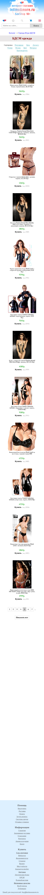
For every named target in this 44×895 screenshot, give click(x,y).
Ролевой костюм (22, 880)
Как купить (22, 808)
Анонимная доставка (22, 833)
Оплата (22, 814)
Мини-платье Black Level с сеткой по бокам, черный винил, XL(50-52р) (22, 86)
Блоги (22, 844)
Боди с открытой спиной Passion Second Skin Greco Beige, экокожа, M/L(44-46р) (22, 361)
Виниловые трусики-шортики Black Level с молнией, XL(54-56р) (22, 544)
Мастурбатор (22, 866)
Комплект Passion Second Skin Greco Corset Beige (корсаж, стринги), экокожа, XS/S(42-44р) (22, 132)
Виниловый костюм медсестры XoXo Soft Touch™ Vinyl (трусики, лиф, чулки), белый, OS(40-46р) (22, 591)
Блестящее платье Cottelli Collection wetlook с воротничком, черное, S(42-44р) (22, 316)
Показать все (22, 617)
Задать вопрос (22, 817)
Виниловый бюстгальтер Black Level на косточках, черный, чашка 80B (22, 453)
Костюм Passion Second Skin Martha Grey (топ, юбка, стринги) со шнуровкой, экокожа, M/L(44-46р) (22, 224)
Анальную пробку (22, 869)
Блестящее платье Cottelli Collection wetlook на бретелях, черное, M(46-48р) (22, 499)
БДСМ (22, 877)
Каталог (12, 33)
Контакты (22, 839)
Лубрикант (22, 889)
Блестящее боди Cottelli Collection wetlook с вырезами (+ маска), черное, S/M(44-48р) (22, 408)
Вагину (22, 864)
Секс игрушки (22, 853)
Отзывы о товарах (22, 822)
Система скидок (22, 819)
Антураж (22, 872)
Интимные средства (22, 883)
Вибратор (22, 855)
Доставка (22, 811)
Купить (18, 94)
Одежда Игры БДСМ (26, 33)
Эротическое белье (22, 875)
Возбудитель (22, 886)
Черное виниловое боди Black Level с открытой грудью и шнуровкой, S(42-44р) (22, 270)
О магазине (22, 836)
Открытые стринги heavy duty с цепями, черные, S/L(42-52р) (22, 177)
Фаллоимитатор (22, 858)
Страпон (22, 861)
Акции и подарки (22, 841)
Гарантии (22, 830)
